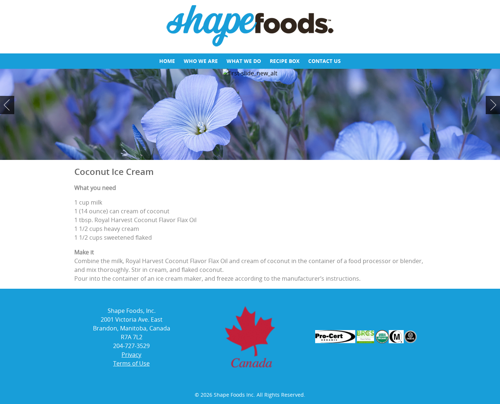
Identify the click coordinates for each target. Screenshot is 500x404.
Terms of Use (131, 363)
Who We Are (201, 60)
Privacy (131, 355)
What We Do (244, 60)
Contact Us (324, 60)
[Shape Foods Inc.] (250, 45)
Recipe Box (284, 60)
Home (167, 60)
